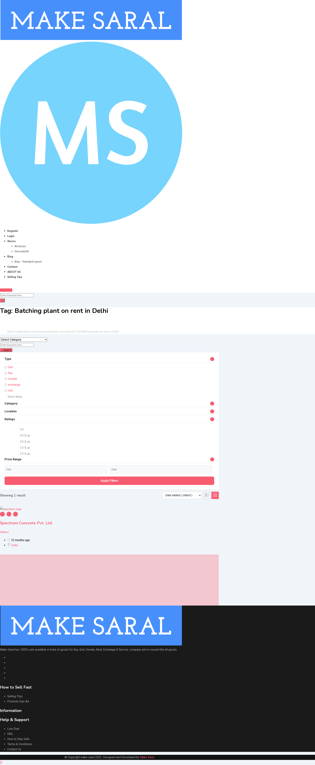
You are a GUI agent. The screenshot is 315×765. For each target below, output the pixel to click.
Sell (10, 367)
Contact (12, 266)
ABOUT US (14, 271)
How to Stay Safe (18, 739)
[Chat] (1, 285)
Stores (11, 241)
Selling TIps (15, 696)
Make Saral (147, 757)
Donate (12, 379)
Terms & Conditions (19, 744)
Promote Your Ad (18, 701)
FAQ (10, 734)
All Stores (20, 246)
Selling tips (14, 277)
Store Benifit (22, 251)
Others (4, 532)
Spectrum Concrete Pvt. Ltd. (26, 523)
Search (7, 350)
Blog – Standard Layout (28, 261)
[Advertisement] (109, 580)
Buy (10, 373)
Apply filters (109, 480)
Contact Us (14, 749)
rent (10, 390)
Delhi (14, 545)
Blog (10, 256)
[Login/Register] (4, 285)
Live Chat (13, 729)
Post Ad (7, 290)
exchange (14, 384)
